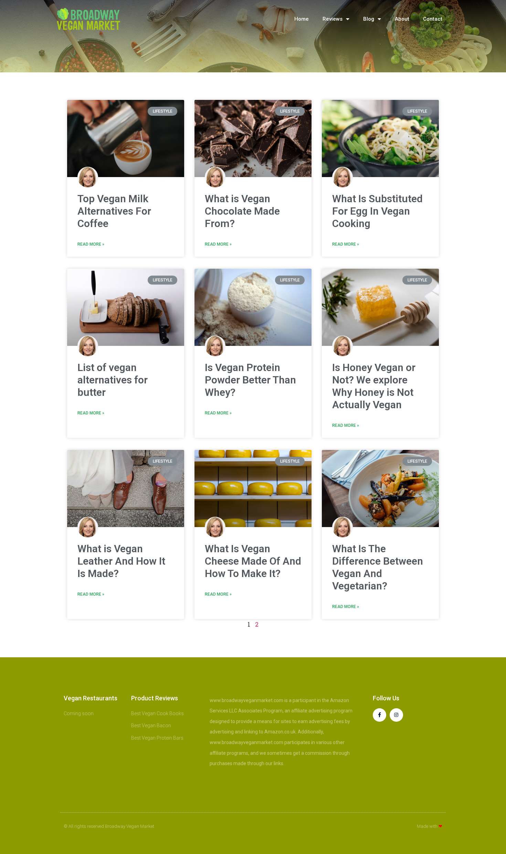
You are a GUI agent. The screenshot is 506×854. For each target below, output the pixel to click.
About (402, 19)
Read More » (90, 244)
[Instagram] (396, 715)
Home (301, 19)
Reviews (332, 19)
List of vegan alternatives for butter (112, 379)
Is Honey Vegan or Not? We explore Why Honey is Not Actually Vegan (373, 386)
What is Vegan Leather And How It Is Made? (121, 561)
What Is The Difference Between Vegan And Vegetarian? (377, 567)
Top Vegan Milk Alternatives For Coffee (114, 211)
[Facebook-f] (379, 715)
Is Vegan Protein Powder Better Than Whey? (250, 379)
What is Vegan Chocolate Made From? (242, 211)
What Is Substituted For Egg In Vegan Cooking (377, 211)
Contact (432, 19)
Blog (368, 19)
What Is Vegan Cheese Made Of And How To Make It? (253, 561)
